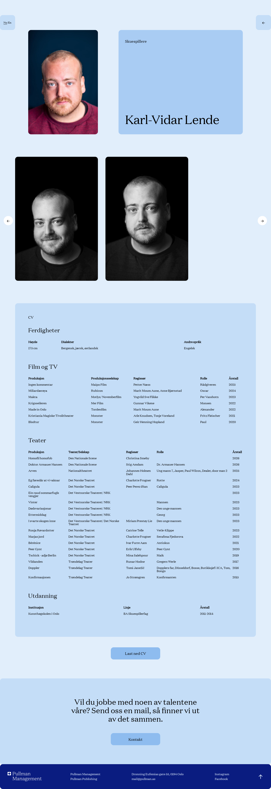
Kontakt (135, 739)
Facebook (221, 779)
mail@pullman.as (143, 779)
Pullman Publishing (83, 779)
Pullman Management (85, 774)
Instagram (222, 774)
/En (7, 22)
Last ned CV (135, 653)
